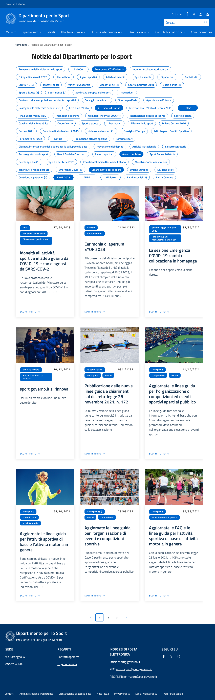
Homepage (21, 45)
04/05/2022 (191, 227)
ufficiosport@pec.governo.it (134, 669)
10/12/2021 (62, 369)
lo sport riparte (94, 369)
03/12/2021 (126, 369)
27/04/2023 (62, 227)
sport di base (29, 517)
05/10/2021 (62, 511)
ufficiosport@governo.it (125, 662)
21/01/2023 (126, 227)
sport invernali (94, 233)
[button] (172, 694)
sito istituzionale (31, 369)
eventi (108, 375)
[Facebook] (185, 14)
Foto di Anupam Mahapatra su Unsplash (164, 238)
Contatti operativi (68, 657)
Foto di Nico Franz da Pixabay (33, 377)
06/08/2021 (191, 511)
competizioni (158, 375)
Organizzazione (67, 664)
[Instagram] (199, 14)
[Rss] (206, 14)
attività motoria (30, 523)
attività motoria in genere (164, 517)
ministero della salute (34, 233)
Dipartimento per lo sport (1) (35, 240)
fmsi (25, 227)
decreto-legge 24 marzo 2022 (164, 229)
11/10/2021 (191, 369)
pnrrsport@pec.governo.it (140, 676)
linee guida (92, 375)
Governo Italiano (15, 4)
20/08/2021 (126, 511)
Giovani (91, 227)
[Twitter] (192, 14)
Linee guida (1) (94, 511)
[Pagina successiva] (126, 617)
